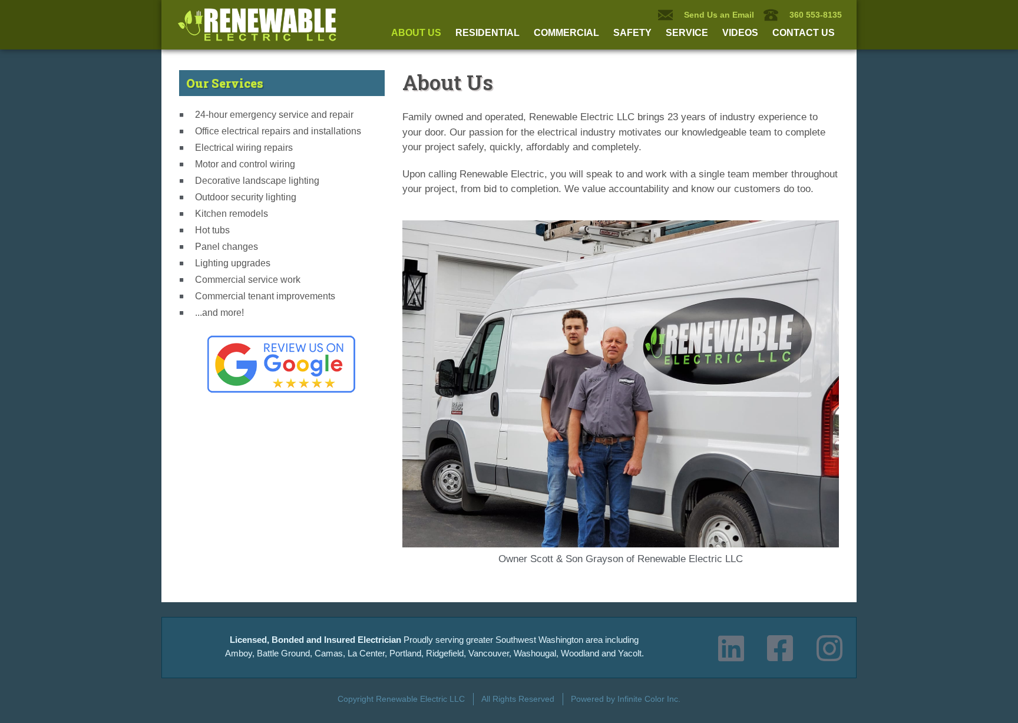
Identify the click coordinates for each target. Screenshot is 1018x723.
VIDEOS (740, 33)
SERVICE (687, 33)
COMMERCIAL (566, 33)
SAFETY (632, 33)
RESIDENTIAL (487, 33)
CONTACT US (803, 33)
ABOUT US (416, 33)
